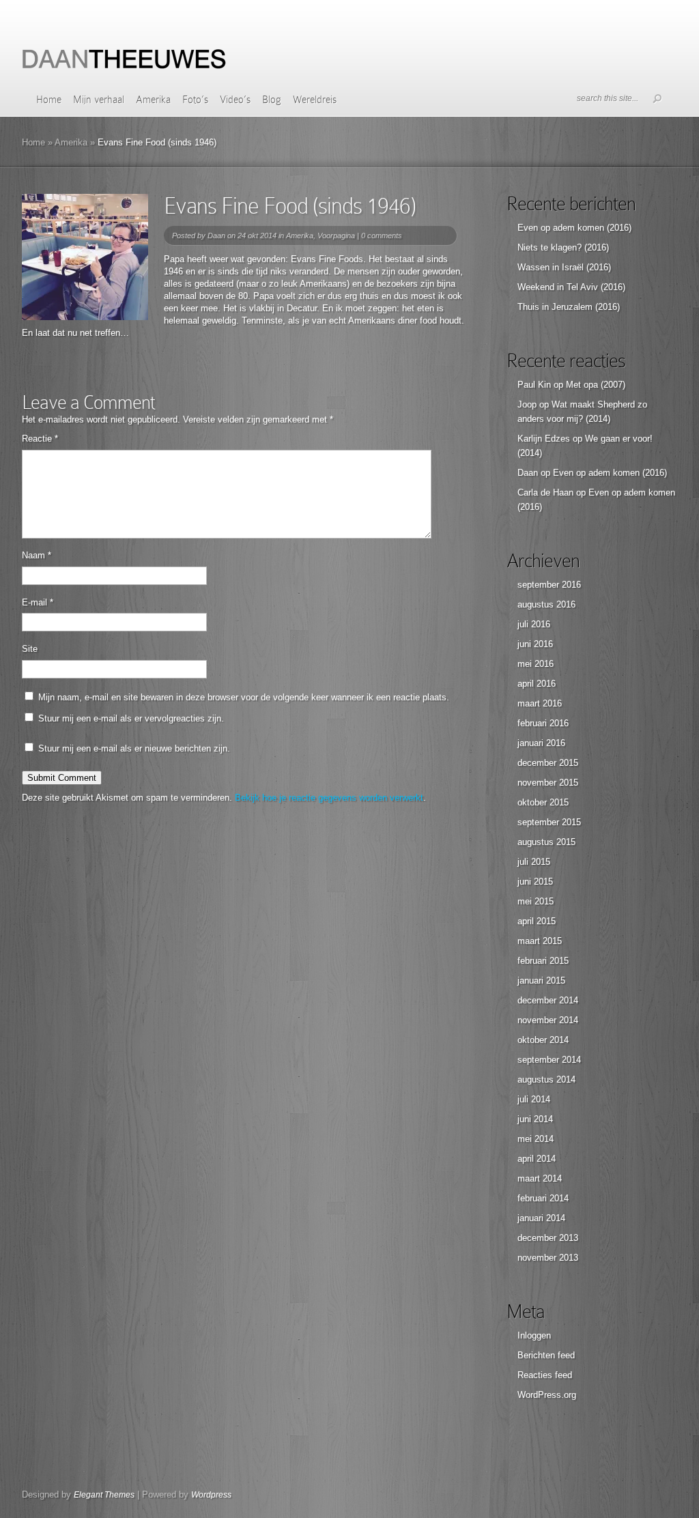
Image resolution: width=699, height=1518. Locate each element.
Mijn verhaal (98, 99)
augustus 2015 (546, 842)
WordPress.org (546, 1395)
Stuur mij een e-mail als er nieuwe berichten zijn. (134, 748)
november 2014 (547, 1020)
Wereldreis (315, 99)
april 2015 (536, 921)
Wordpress (211, 1495)
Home (48, 99)
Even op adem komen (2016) (574, 228)
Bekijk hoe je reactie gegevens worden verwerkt (329, 797)
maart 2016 (539, 703)
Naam (36, 555)
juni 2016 (535, 644)
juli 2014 (533, 1099)
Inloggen (534, 1335)
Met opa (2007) (595, 385)
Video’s (235, 99)
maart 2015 (539, 941)
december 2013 (547, 1238)
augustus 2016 (546, 604)
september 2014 (549, 1060)
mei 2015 (535, 901)
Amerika (153, 99)
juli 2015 (533, 862)
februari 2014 (543, 1198)
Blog (271, 99)
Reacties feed (544, 1375)
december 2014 (547, 1000)
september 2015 (549, 822)
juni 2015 (535, 881)
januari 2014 (541, 1218)
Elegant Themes (104, 1495)
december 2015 (547, 763)
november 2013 (547, 1257)
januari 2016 (541, 743)
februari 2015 (543, 961)
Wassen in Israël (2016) (564, 267)
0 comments (381, 235)
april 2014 (536, 1159)
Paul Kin (534, 385)
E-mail (37, 602)
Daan (216, 235)
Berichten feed (546, 1355)
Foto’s (195, 99)
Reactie (40, 438)
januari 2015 (541, 980)
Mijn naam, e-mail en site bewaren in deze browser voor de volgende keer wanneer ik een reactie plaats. (243, 697)
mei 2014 (535, 1139)
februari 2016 (543, 723)
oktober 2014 (543, 1040)
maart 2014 (539, 1178)
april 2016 (536, 683)
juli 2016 (533, 624)
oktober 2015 (543, 802)
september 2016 (549, 584)
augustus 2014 (546, 1079)
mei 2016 (535, 664)
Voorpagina (336, 235)
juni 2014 (535, 1119)
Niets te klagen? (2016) (563, 247)
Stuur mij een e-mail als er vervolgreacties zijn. (131, 718)
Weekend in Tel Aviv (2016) (571, 287)
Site (30, 649)
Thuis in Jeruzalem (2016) (568, 307)
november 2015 (547, 782)
